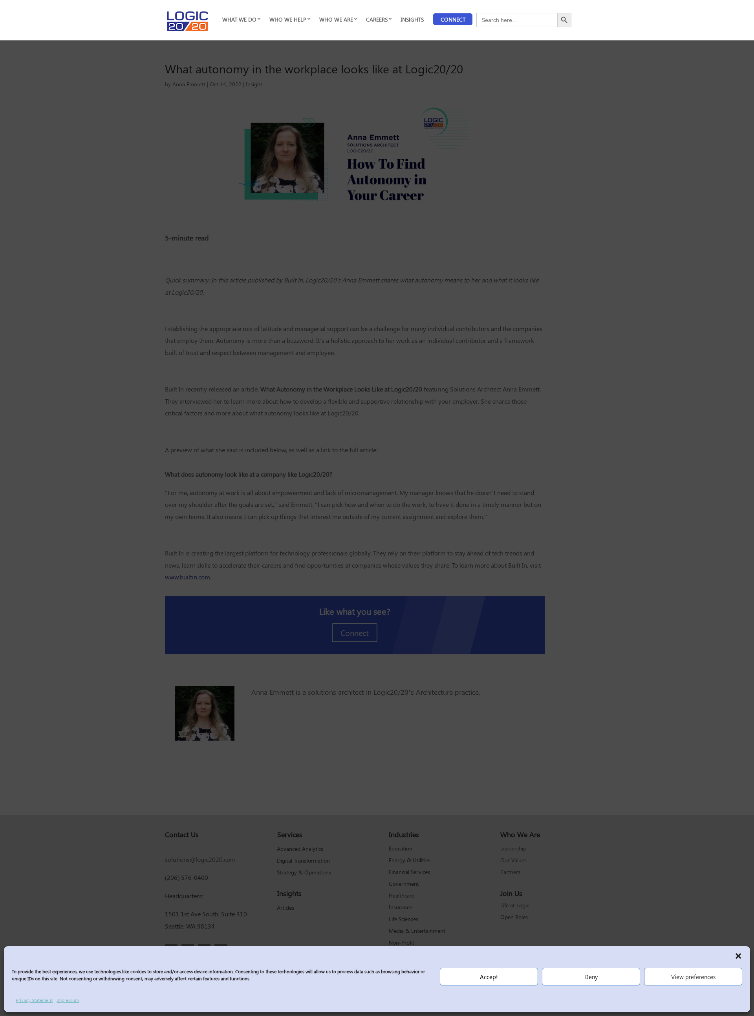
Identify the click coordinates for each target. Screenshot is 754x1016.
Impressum (68, 1000)
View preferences (693, 977)
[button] (738, 956)
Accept (489, 977)
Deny (591, 977)
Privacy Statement (34, 1000)
